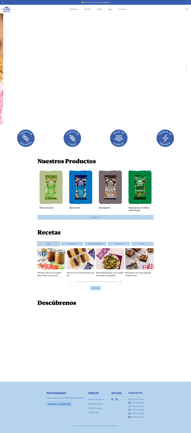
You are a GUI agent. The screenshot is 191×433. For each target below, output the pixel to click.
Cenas (142, 244)
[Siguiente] (121, 282)
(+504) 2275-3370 (137, 406)
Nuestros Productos (96, 399)
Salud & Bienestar (95, 404)
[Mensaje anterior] (3, 2)
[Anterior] (70, 282)
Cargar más (95, 217)
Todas (48, 244)
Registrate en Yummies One (59, 404)
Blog (110, 9)
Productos (73, 9)
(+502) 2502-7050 (137, 399)
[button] (186, 69)
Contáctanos (93, 412)
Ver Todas (95, 288)
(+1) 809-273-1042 (138, 417)
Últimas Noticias (95, 408)
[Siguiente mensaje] (188, 2)
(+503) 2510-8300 (137, 402)
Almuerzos (119, 244)
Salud (99, 9)
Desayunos (72, 244)
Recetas (87, 9)
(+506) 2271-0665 (137, 413)
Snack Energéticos (95, 244)
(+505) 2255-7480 (137, 410)
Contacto (122, 9)
